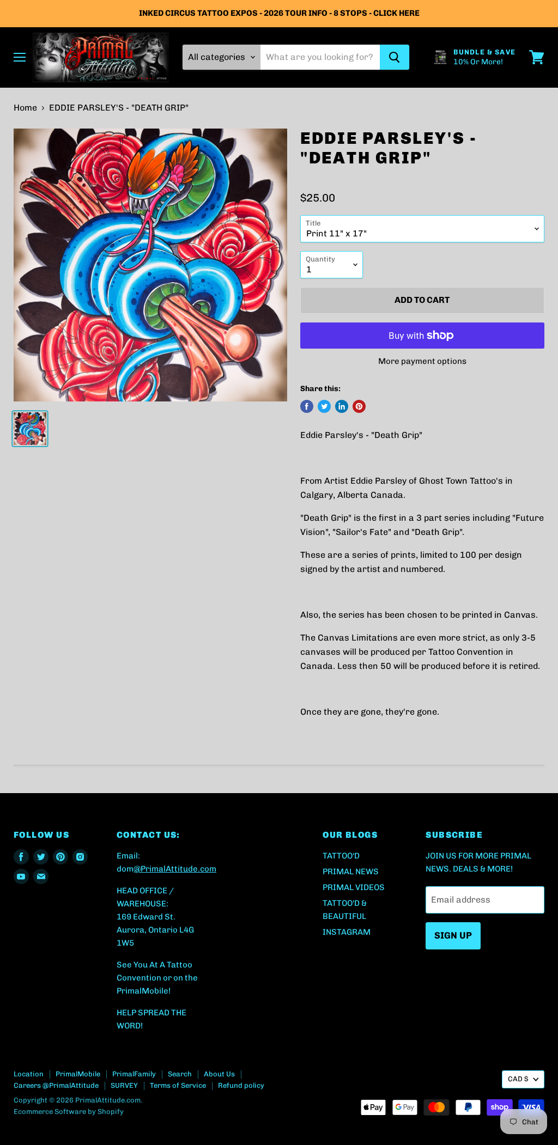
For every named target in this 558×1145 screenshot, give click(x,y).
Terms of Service (178, 1085)
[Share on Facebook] (306, 406)
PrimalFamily (134, 1074)
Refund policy (241, 1085)
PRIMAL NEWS (351, 871)
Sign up (453, 935)
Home (25, 108)
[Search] (394, 57)
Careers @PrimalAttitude (56, 1085)
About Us (219, 1074)
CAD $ (518, 1079)
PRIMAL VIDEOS (354, 887)
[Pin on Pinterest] (359, 406)
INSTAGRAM (347, 932)
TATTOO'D (341, 856)
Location (29, 1074)
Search (180, 1074)
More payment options (422, 361)
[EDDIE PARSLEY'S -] (30, 428)
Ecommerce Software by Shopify (69, 1111)
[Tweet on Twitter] (324, 406)
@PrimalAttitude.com (175, 869)
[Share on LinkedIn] (341, 406)
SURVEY (124, 1085)
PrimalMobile (78, 1074)
